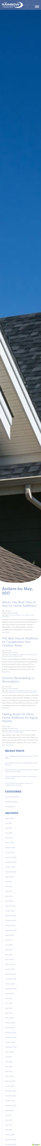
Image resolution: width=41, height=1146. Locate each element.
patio (21, 656)
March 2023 (9, 1018)
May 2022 (8, 1066)
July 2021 (8, 1115)
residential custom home (30, 692)
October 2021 (10, 1100)
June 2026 (8, 828)
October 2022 (10, 1042)
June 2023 (8, 1003)
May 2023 (8, 1008)
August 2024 (9, 935)
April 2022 (8, 1071)
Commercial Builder (12, 797)
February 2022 (10, 1081)
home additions (16, 615)
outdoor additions (14, 656)
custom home (12, 691)
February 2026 (10, 847)
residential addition (7, 732)
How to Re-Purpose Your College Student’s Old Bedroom (21, 764)
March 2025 (9, 901)
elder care (19, 730)
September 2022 (11, 1047)
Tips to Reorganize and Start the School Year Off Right (21, 757)
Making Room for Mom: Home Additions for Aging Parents (20, 717)
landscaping (5, 656)
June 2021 (8, 1120)
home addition (12, 654)
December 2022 (10, 1032)
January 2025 (10, 911)
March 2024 (9, 959)
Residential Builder (13, 613)
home (9, 615)
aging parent (11, 730)
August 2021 (9, 1110)
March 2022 (9, 1076)
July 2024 (8, 940)
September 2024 (11, 930)
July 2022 (8, 1057)
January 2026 (10, 852)
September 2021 (11, 1105)
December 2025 (10, 857)
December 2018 (10, 1139)
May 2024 (8, 950)
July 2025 (8, 881)
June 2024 (8, 945)
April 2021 (8, 1130)
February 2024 (10, 964)
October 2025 (10, 867)
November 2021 (10, 1096)
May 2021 (8, 1125)
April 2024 (8, 955)
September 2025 (11, 872)
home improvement (31, 654)
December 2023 (10, 974)
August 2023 (9, 993)
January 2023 (10, 1027)
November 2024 (10, 920)
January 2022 (10, 1086)
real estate (5, 692)
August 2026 (9, 818)
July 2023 (8, 998)
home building (25, 615)
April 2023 (8, 1013)
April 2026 (8, 838)
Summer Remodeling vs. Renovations (18, 679)
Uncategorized (10, 806)
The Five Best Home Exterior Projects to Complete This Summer (19, 784)
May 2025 (8, 891)
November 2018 (10, 1144)
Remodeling (12, 692)
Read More (6, 632)
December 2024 (10, 916)
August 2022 (9, 1052)
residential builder (18, 732)
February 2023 (10, 1023)
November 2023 (10, 979)
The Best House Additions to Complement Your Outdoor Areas (20, 641)
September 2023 (11, 989)
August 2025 (9, 877)
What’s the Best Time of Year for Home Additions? (19, 604)
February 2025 (10, 906)
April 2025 (8, 896)
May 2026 (8, 833)
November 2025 (10, 862)
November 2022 (10, 1037)
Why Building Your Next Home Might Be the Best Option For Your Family (22, 771)
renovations (19, 692)
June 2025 (8, 886)
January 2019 (10, 1135)
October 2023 (10, 984)
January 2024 (10, 969)
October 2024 (10, 925)
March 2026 (9, 842)
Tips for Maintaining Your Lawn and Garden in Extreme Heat (21, 777)
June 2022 (8, 1062)
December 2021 (10, 1091)
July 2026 (8, 823)
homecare (33, 730)
